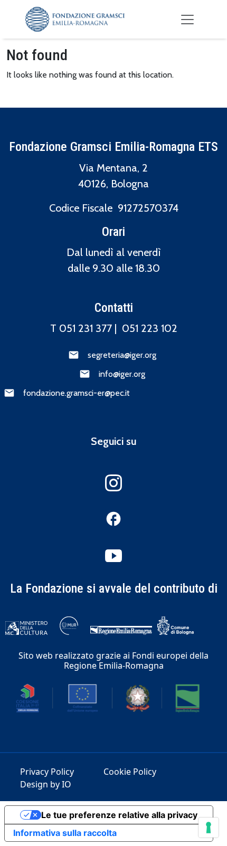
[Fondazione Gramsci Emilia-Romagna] (75, 19)
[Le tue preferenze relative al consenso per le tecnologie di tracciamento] (208, 828)
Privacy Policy (47, 771)
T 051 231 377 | (86, 328)
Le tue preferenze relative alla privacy (119, 815)
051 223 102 (149, 328)
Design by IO (45, 784)
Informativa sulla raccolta (65, 833)
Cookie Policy (129, 771)
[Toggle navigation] (187, 19)
